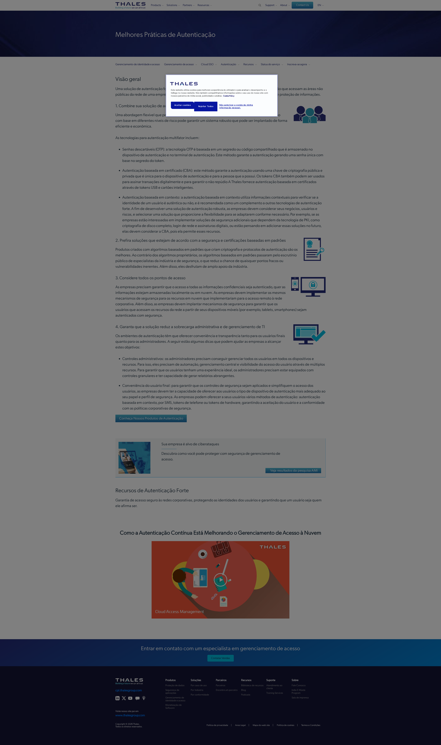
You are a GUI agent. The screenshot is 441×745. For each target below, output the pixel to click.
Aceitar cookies (182, 105)
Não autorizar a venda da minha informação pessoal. (236, 106)
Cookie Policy (228, 96)
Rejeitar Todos (205, 106)
